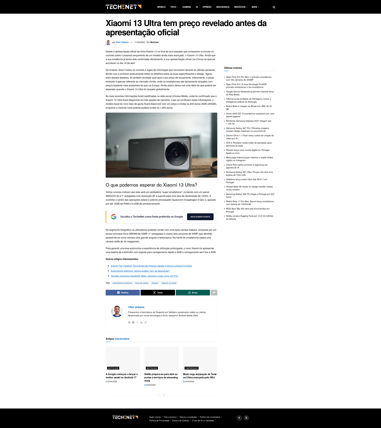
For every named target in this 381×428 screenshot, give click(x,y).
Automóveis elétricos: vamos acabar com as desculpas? (140, 271)
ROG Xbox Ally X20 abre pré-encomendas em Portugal (248, 210)
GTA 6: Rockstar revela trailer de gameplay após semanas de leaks (249, 144)
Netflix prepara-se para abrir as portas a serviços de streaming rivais (161, 377)
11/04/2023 (139, 42)
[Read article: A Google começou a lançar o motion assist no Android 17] (123, 358)
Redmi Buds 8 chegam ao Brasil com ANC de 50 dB (249, 108)
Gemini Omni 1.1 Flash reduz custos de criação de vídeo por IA (250, 137)
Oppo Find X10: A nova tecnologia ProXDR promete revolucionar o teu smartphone (246, 86)
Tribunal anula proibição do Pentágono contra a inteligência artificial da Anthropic (248, 100)
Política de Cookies (180, 420)
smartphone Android (122, 282)
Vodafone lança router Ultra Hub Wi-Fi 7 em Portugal (246, 181)
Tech (173, 6)
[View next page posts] (164, 395)
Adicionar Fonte (200, 217)
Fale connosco (170, 417)
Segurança (222, 6)
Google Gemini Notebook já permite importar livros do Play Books (250, 93)
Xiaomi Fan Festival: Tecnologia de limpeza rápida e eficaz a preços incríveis (151, 265)
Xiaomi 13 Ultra (169, 282)
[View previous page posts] (159, 395)
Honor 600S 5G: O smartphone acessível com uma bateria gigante (250, 115)
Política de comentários (210, 417)
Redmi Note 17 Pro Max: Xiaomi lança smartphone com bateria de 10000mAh (250, 203)
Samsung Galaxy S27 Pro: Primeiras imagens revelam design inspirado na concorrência (247, 130)
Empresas (191, 368)
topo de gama (141, 282)
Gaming (186, 6)
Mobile (161, 6)
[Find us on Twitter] (246, 418)
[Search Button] (274, 7)
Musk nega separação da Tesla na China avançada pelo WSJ (200, 375)
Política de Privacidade (159, 420)
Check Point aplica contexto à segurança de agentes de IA (246, 166)
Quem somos (155, 417)
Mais (254, 6)
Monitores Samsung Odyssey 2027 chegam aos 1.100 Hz (248, 122)
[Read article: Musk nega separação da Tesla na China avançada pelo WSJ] (200, 358)
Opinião (207, 6)
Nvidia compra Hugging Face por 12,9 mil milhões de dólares (249, 217)
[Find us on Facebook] (239, 418)
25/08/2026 (112, 381)
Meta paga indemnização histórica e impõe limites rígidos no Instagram (249, 159)
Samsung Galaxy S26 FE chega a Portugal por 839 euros (250, 195)
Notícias (154, 42)
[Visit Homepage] (123, 7)
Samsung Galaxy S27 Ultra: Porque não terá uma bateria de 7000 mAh (249, 173)
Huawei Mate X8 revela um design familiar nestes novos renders (249, 188)
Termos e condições (188, 417)
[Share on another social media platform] (214, 292)
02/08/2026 (189, 381)
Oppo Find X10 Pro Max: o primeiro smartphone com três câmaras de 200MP (248, 78)
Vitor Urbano (122, 42)
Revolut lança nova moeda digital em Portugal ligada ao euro (247, 151)
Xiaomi (155, 282)
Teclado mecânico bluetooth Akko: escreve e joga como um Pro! (144, 276)
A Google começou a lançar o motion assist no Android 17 (122, 375)
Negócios (239, 6)
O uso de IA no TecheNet (203, 420)
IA (197, 6)
